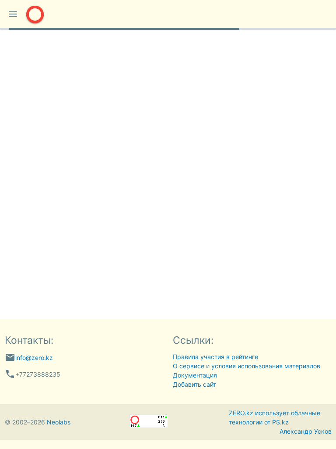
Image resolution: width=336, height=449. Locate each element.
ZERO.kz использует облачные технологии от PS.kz (274, 417)
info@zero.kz (34, 357)
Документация (195, 375)
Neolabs (58, 422)
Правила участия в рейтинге (215, 356)
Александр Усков (306, 431)
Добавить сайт (194, 384)
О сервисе (188, 366)
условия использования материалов (265, 366)
